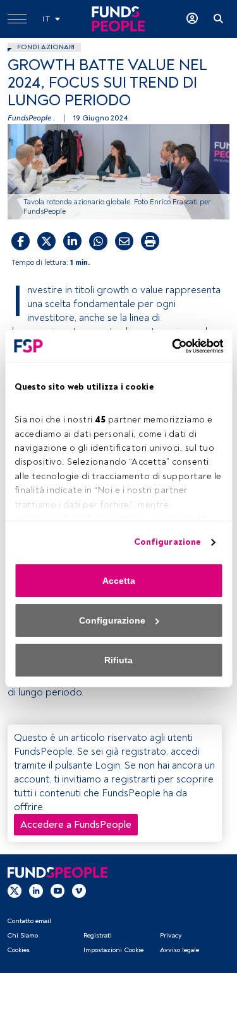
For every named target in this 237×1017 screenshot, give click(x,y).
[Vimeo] (79, 890)
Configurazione (167, 542)
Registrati (97, 935)
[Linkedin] (36, 890)
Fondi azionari (46, 47)
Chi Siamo (22, 935)
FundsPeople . (31, 118)
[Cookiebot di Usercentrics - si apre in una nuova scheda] (169, 346)
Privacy (170, 935)
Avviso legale (179, 950)
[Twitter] (14, 890)
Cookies (18, 950)
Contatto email (29, 921)
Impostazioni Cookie (113, 950)
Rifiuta (118, 660)
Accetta (118, 581)
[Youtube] (57, 890)
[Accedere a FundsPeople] (192, 19)
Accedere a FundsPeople (75, 824)
